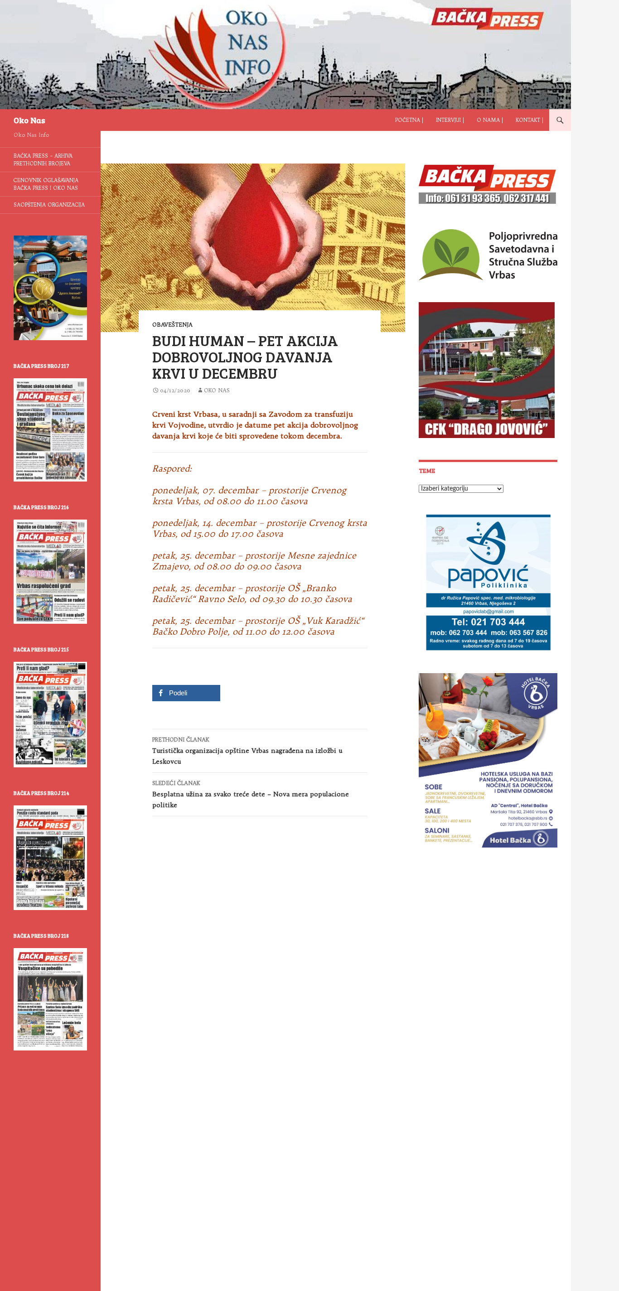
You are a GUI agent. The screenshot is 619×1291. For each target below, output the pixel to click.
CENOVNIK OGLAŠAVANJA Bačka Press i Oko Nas (46, 184)
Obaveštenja (172, 324)
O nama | (490, 120)
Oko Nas (29, 120)
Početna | (409, 120)
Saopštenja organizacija (49, 205)
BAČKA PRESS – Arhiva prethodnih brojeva (43, 160)
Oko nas (217, 390)
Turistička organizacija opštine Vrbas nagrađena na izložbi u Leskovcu (247, 751)
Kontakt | (529, 120)
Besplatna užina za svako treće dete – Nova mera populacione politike (250, 794)
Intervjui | (450, 120)
